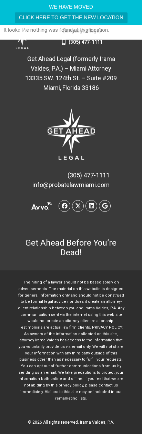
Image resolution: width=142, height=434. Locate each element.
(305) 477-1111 (86, 42)
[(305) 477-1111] (64, 42)
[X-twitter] (78, 206)
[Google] (105, 206)
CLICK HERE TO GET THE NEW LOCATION (71, 17)
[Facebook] (64, 206)
